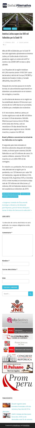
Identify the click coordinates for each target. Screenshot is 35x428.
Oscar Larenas (23, 42)
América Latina (25, 194)
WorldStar (26, 425)
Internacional (7, 29)
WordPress (16, 425)
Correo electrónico (9, 269)
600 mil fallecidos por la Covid (11, 194)
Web (4, 278)
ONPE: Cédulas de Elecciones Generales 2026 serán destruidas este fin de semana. (22, 416)
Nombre (5, 261)
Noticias (14, 29)
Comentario (7, 233)
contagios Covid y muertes (10, 196)
